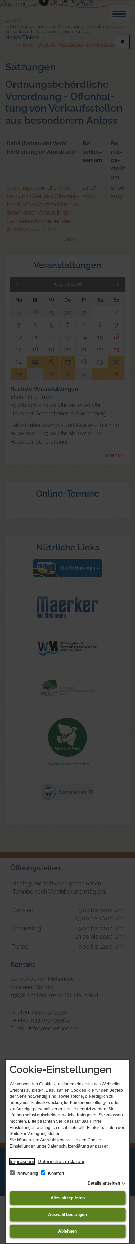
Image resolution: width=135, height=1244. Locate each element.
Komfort (55, 1173)
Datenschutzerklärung (62, 1161)
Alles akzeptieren (68, 1198)
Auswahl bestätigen (67, 1214)
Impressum (22, 1161)
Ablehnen (67, 1231)
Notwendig (27, 1173)
